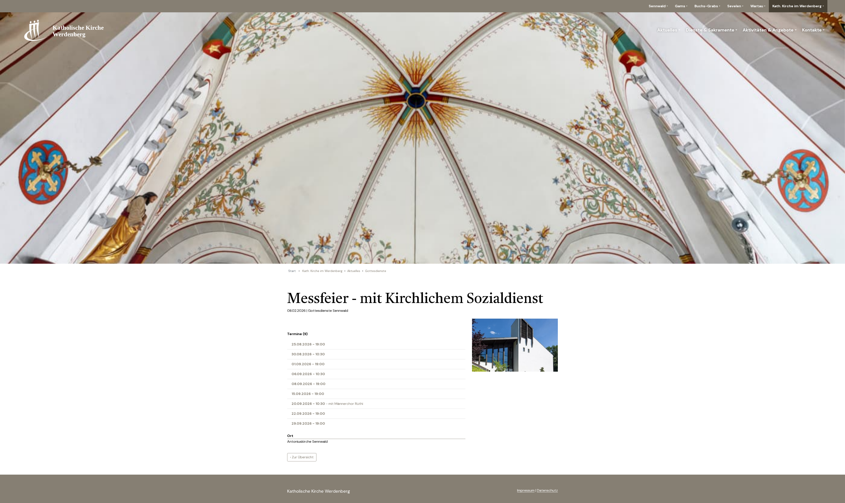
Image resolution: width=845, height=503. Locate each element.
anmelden (510, 490)
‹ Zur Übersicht (302, 457)
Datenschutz (547, 490)
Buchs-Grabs (706, 6)
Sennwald (657, 6)
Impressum (526, 490)
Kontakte (812, 30)
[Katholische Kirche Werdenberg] (66, 30)
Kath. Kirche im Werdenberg (797, 6)
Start (292, 271)
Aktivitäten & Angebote (768, 30)
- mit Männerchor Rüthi (327, 403)
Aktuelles (667, 30)
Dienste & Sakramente (710, 30)
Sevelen (734, 6)
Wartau (756, 6)
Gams (680, 6)
